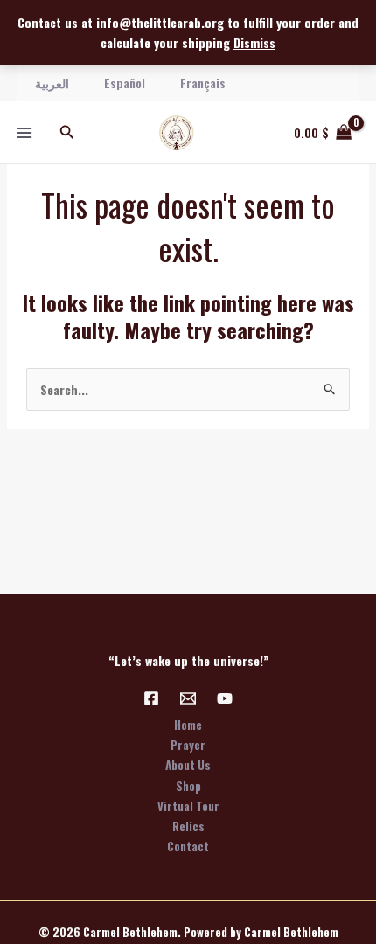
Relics (188, 826)
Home (188, 724)
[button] (67, 132)
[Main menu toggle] (24, 132)
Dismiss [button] (254, 42)
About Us (188, 765)
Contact (188, 846)
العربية (52, 82)
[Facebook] (151, 698)
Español (124, 82)
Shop (188, 786)
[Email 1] (188, 698)
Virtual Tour (188, 806)
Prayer (188, 744)
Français (203, 82)
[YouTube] (225, 698)
